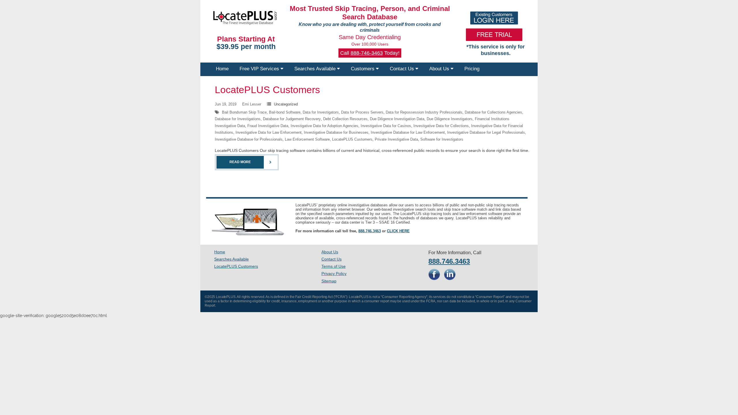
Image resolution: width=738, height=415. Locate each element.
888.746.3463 (369, 231)
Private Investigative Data (396, 139)
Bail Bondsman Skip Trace (244, 112)
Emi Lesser (251, 104)
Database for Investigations (238, 119)
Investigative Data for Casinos (386, 126)
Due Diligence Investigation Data (397, 119)
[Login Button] (494, 18)
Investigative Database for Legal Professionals (486, 132)
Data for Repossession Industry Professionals (424, 112)
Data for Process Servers (362, 112)
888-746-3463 (367, 53)
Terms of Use (333, 266)
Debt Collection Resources (345, 119)
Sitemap (328, 281)
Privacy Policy (334, 273)
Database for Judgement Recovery (292, 119)
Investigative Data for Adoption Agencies (324, 126)
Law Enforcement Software (307, 139)
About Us (440, 68)
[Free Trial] (494, 35)
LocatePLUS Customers (267, 89)
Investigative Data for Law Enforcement (269, 132)
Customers (363, 68)
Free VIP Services (260, 68)
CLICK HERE (398, 231)
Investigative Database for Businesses (336, 132)
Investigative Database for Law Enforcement (408, 132)
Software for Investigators (441, 139)
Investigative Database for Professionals (249, 139)
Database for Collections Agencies (493, 112)
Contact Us (402, 68)
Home (222, 68)
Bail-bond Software (284, 112)
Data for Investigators (321, 112)
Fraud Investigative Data (267, 126)
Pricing (471, 68)
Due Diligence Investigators (449, 119)
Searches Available (315, 68)
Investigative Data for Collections (441, 126)
